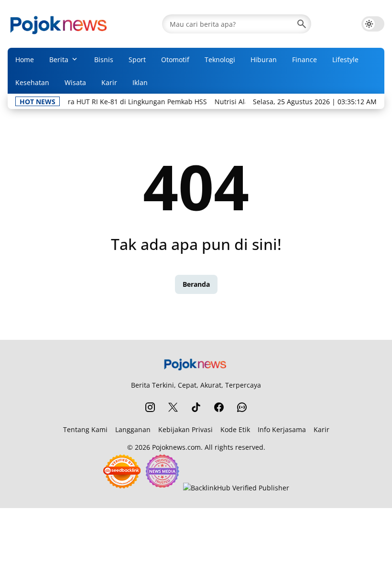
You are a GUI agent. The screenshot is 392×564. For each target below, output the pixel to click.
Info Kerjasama (282, 429)
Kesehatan (32, 82)
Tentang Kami (85, 429)
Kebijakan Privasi (185, 429)
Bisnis (103, 59)
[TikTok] (196, 407)
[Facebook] (219, 407)
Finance (304, 59)
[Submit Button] (301, 23)
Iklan (140, 82)
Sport (137, 59)
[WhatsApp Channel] (241, 407)
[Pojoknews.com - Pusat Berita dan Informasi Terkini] (60, 24)
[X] (173, 407)
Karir (109, 82)
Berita (58, 59)
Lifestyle (345, 59)
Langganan (133, 429)
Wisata (75, 82)
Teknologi (220, 59)
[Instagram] (150, 407)
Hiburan (263, 59)
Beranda (196, 284)
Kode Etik (235, 429)
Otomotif (175, 59)
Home (24, 59)
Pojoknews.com (176, 447)
